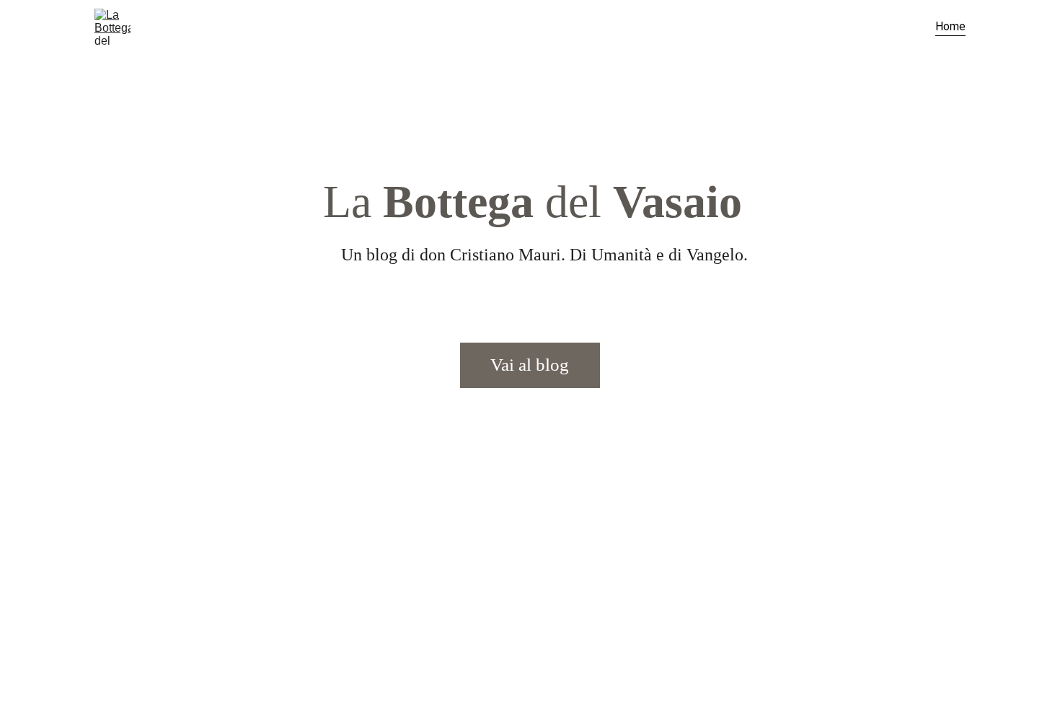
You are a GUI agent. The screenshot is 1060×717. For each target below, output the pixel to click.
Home (950, 26)
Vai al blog (529, 364)
